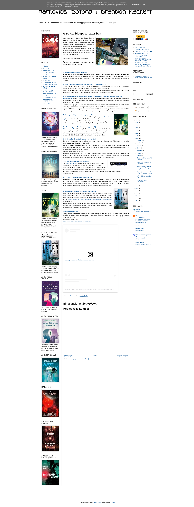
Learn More (136, 4)
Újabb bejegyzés (68, 355)
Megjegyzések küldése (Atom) (80, 359)
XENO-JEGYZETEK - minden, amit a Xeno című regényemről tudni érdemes (143, 64)
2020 (137, 135)
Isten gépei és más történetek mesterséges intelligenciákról (90, 199)
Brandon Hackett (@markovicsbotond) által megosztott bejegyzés (85, 289)
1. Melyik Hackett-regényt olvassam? (75, 72)
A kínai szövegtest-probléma (143, 244)
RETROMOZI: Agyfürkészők (143, 211)
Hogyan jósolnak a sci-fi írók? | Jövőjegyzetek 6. (144, 172)
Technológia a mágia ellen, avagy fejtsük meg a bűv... (144, 167)
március (139, 150)
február (139, 153)
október (139, 143)
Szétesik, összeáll (140, 238)
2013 (137, 198)
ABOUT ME (46, 68)
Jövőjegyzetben (71, 163)
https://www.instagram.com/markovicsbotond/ (77, 222)
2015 (137, 193)
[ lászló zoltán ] (140, 228)
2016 (137, 190)
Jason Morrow (98, 502)
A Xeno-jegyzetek (68, 129)
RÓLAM (45, 66)
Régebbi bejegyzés (123, 355)
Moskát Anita (139, 216)
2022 (137, 130)
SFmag (137, 209)
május (139, 145)
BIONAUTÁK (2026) (49, 70)
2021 (137, 133)
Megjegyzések (140, 111)
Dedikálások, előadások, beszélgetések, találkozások (143, 77)
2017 (137, 188)
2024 (137, 125)
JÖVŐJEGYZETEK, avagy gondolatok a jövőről (143, 59)
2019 (137, 138)
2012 (137, 201)
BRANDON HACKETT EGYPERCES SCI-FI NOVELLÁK (141, 55)
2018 (137, 185)
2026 (137, 120)
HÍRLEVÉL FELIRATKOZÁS (143, 51)
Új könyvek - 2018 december (142, 181)
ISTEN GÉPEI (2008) (49, 98)
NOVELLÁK (46, 104)
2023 (137, 128)
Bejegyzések (140, 107)
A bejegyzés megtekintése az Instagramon (79, 260)
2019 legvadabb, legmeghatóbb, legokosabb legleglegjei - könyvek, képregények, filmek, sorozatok (143, 221)
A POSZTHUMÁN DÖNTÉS (48, 100)
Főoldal (95, 355)
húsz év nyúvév (139, 230)
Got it (145, 4)
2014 (137, 196)
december (140, 140)
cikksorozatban (83, 117)
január (139, 155)
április (139, 148)
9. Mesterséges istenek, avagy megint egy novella (80, 191)
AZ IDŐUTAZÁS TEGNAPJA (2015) (48, 91)
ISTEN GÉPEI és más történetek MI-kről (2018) (50, 83)
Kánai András (139, 242)
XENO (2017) (47, 80)
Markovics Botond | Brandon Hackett (95, 11)
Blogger (113, 502)
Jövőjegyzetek (68, 98)
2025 (137, 123)
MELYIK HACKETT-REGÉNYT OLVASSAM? (142, 48)
